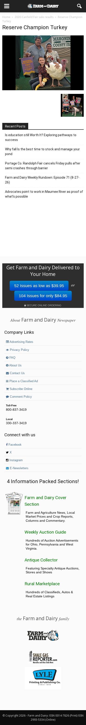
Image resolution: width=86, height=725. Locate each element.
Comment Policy (20, 396)
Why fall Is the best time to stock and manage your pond (42, 151)
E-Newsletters (18, 468)
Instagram (15, 460)
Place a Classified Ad (23, 381)
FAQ (11, 357)
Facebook (15, 444)
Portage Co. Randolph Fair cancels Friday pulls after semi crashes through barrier (42, 165)
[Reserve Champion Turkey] (43, 89)
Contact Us (17, 373)
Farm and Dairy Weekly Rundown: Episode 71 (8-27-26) (42, 180)
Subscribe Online (20, 389)
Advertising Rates (21, 342)
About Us (15, 365)
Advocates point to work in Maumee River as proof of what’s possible (44, 194)
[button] (79, 6)
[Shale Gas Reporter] (43, 662)
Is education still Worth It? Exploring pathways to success (40, 137)
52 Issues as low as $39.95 (39, 285)
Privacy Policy (19, 350)
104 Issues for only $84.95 (43, 296)
